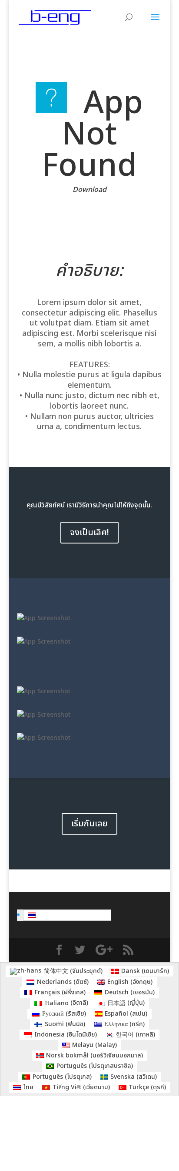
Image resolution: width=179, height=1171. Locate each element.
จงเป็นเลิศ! (89, 532)
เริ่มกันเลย (89, 823)
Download (89, 190)
